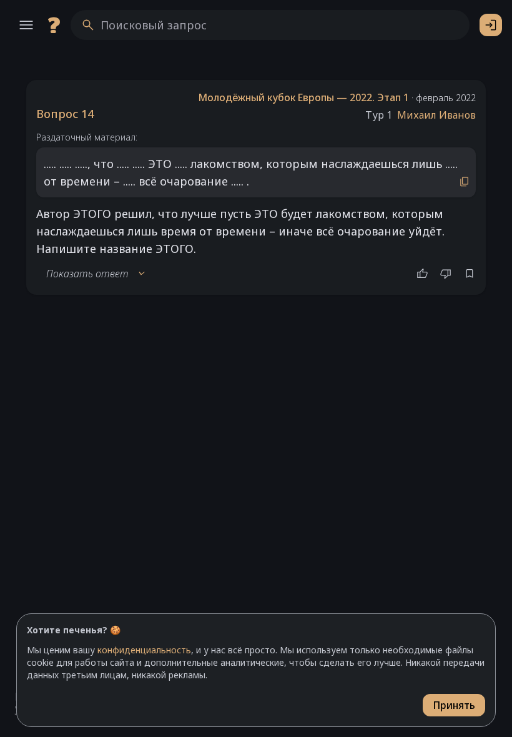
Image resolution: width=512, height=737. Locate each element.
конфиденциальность (144, 650)
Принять (454, 705)
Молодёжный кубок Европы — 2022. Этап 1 (303, 97)
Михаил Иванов (436, 115)
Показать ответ (96, 273)
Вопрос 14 (65, 113)
